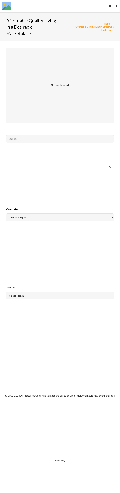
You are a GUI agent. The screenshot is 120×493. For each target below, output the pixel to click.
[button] (110, 6)
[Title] (6, 6)
